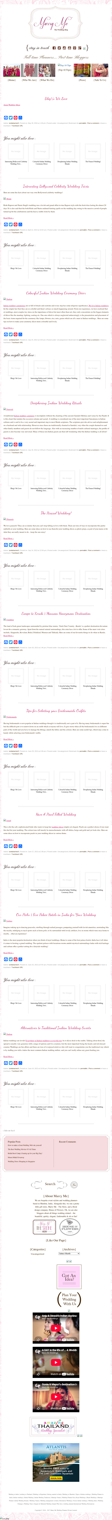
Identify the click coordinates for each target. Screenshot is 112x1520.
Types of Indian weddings (83, 1494)
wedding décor (57, 827)
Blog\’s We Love (56, 98)
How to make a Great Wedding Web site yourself (25, 1145)
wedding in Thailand (26, 1494)
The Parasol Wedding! (93, 162)
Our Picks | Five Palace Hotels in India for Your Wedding (56, 914)
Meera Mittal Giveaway (16, 1157)
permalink (82, 123)
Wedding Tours (28, 1504)
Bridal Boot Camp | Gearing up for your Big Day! (25, 1153)
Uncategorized (37, 1253)
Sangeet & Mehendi (40, 1504)
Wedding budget (51, 1504)
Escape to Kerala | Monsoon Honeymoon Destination (56, 613)
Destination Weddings (65, 1501)
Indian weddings (18, 1497)
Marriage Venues (56, 1497)
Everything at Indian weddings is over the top (44, 1040)
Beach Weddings (91, 1497)
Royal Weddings (81, 1497)
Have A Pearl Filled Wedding (56, 814)
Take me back (9, 1130)
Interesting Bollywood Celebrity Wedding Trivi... (16, 163)
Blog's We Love (15, 268)
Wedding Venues (34, 1501)
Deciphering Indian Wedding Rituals (67, 163)
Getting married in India (54, 1494)
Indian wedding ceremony (24, 415)
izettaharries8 (14, 123)
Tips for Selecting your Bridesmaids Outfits (56, 710)
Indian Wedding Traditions (42, 1497)
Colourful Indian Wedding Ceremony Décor (42, 163)
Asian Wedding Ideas (12, 104)
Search (73, 1186)
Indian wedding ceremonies (14, 305)
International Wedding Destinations (84, 1504)
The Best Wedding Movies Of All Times (22, 1149)
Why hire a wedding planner (65, 1504)
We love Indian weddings (98, 305)
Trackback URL (17, 126)
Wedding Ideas (92, 1501)
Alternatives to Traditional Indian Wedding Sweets (56, 1028)
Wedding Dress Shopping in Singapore (21, 1161)
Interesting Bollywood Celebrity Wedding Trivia (56, 186)
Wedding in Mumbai (68, 1494)
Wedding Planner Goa (68, 1497)
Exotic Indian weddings (80, 1501)
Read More (9, 218)
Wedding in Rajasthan (39, 1494)
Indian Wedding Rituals (21, 1501)
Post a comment (93, 123)
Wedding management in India (49, 1501)
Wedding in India (14, 1494)
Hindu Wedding (28, 1497)
